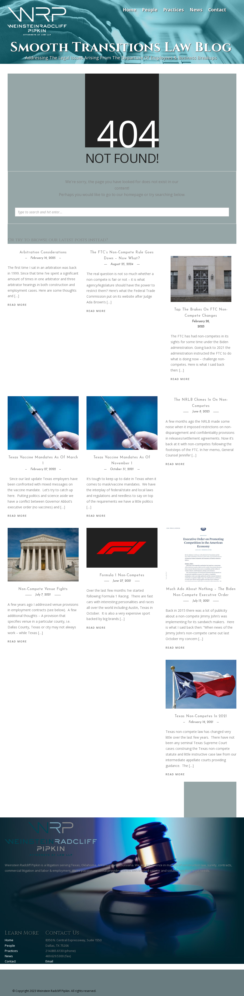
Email (49, 961)
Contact (217, 9)
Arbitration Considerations (43, 252)
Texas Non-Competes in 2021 (201, 716)
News (196, 9)
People (150, 9)
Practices (173, 9)
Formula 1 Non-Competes (122, 575)
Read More (180, 379)
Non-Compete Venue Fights (43, 589)
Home (129, 9)
